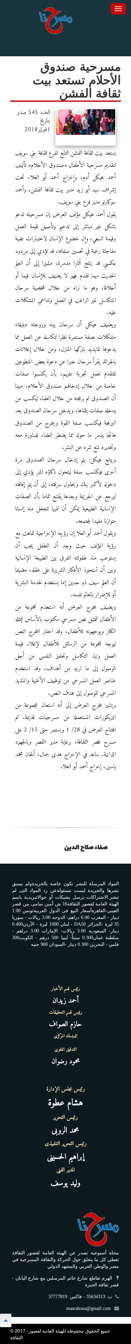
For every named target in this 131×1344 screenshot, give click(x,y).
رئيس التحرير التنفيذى (66, 1144)
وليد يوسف (66, 1183)
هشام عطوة (65, 1103)
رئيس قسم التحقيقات (65, 1012)
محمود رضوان (65, 1061)
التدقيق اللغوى (65, 1049)
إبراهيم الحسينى (65, 1157)
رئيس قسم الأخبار (65, 989)
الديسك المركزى (65, 1036)
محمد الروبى (65, 1131)
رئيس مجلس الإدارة (65, 1089)
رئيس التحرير (65, 1117)
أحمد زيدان (65, 1000)
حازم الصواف (65, 1024)
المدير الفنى (65, 1170)
